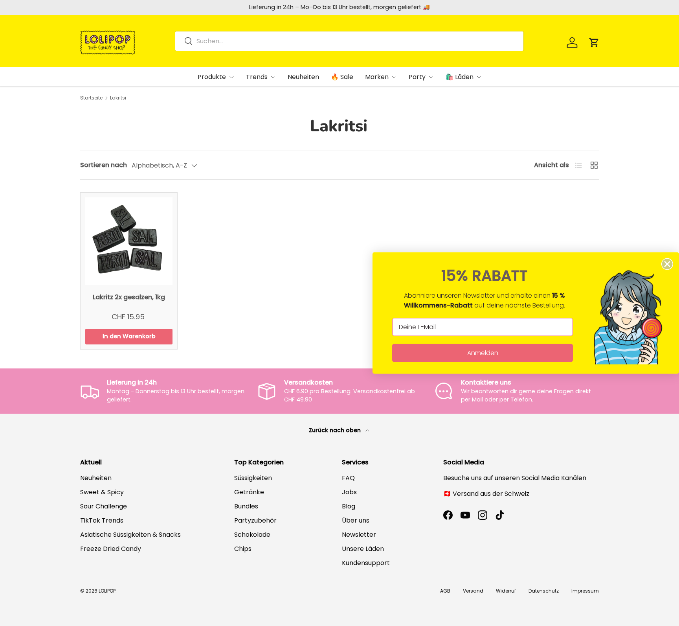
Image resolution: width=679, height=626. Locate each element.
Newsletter (359, 534)
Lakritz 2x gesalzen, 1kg (129, 297)
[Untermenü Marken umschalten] (394, 77)
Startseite (91, 98)
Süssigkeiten (253, 477)
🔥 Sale (342, 76)
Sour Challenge (103, 506)
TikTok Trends (101, 520)
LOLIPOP (107, 590)
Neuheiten (303, 76)
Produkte (212, 76)
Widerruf (506, 590)
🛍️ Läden (459, 76)
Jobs (349, 492)
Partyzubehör (255, 520)
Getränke (249, 492)
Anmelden (482, 352)
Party (417, 76)
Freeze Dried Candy (110, 548)
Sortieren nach (103, 164)
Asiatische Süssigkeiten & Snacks (130, 534)
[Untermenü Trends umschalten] (273, 77)
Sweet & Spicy (102, 492)
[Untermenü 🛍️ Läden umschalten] (479, 77)
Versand (473, 590)
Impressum (585, 590)
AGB (445, 590)
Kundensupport (366, 562)
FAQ (348, 477)
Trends (257, 76)
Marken (377, 76)
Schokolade (252, 534)
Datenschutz (544, 590)
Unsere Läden (363, 548)
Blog (348, 506)
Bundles (246, 506)
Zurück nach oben (335, 430)
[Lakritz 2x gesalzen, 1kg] (129, 241)
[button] (594, 42)
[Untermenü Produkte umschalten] (231, 77)
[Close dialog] (667, 264)
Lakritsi (118, 98)
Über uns (355, 520)
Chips (242, 548)
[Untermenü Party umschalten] (431, 77)
